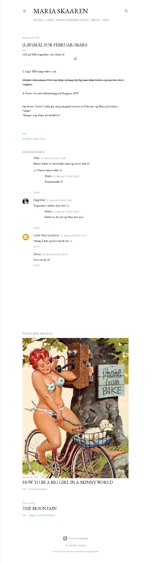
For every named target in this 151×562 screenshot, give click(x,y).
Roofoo (82, 545)
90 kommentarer (38, 489)
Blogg (38, 20)
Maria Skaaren (61, 11)
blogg (36, 138)
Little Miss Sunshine (46, 235)
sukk (42, 138)
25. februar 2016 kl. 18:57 (55, 254)
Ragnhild (39, 200)
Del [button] (24, 133)
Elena (37, 254)
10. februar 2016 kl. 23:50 (66, 176)
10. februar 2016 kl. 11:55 (53, 158)
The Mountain (39, 508)
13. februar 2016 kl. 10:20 (74, 235)
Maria (48, 176)
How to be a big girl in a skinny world (67, 482)
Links (49, 20)
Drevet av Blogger (78, 538)
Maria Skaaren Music (72, 20)
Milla (36, 158)
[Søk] (126, 10)
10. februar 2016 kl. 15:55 (58, 200)
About (95, 20)
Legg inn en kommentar (42, 515)
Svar (37, 192)
